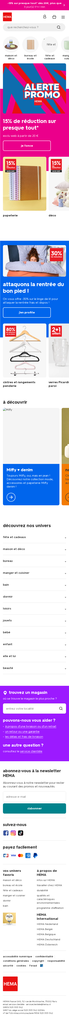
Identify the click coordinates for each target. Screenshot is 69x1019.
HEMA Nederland (47, 924)
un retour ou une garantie (22, 731)
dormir (7, 900)
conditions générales (16, 961)
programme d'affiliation (50, 908)
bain (5, 905)
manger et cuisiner (14, 895)
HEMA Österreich (47, 944)
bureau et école (12, 885)
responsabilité (56, 961)
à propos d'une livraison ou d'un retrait (30, 726)
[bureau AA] (24, 187)
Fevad (33, 965)
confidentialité (44, 956)
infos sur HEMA (46, 880)
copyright (38, 961)
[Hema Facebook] (5, 833)
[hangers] (24, 355)
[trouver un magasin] (61, 708)
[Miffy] (31, 456)
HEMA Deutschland (48, 939)
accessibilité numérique (17, 956)
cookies (21, 965)
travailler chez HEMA (49, 885)
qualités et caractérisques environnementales (48, 899)
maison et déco (12, 880)
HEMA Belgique (46, 934)
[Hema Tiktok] (20, 833)
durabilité (42, 890)
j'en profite (34, 289)
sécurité (8, 965)
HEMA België (45, 929)
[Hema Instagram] (13, 833)
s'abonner (34, 808)
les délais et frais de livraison (24, 736)
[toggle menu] (63, 17)
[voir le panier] (54, 16)
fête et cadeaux (13, 890)
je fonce (34, 117)
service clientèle (31, 751)
